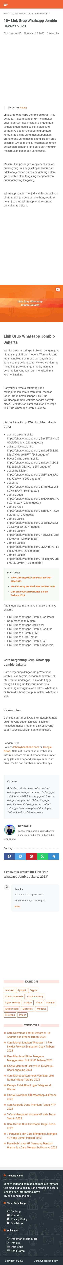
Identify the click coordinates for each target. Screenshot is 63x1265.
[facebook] (9, 856)
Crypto (33, 990)
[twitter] (20, 856)
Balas (17, 906)
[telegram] (53, 856)
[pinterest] (31, 856)
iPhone (22, 1015)
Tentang (16, 1211)
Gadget (28, 1002)
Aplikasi (22, 990)
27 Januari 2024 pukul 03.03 (30, 894)
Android (9, 990)
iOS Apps (10, 1015)
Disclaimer (17, 1223)
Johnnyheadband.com (25, 747)
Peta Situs (17, 1246)
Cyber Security (12, 1002)
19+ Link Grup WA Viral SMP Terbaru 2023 (33, 586)
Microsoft (28, 1008)
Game (39, 1002)
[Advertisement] (31, 70)
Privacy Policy (19, 1219)
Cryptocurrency (35, 996)
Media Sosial (11, 1008)
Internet (50, 1002)
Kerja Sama (18, 1250)
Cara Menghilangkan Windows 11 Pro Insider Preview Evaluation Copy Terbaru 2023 (31, 1046)
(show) (23, 107)
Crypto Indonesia (14, 996)
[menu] (8, 4)
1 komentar (53, 33)
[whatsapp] (42, 856)
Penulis (15, 1242)
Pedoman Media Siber (24, 1238)
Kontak (15, 1215)
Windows (41, 1008)
